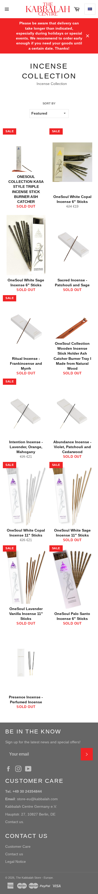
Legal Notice (15, 861)
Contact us (14, 854)
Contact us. (14, 822)
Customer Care (18, 846)
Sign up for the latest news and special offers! (42, 742)
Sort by (49, 103)
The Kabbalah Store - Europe (34, 877)
